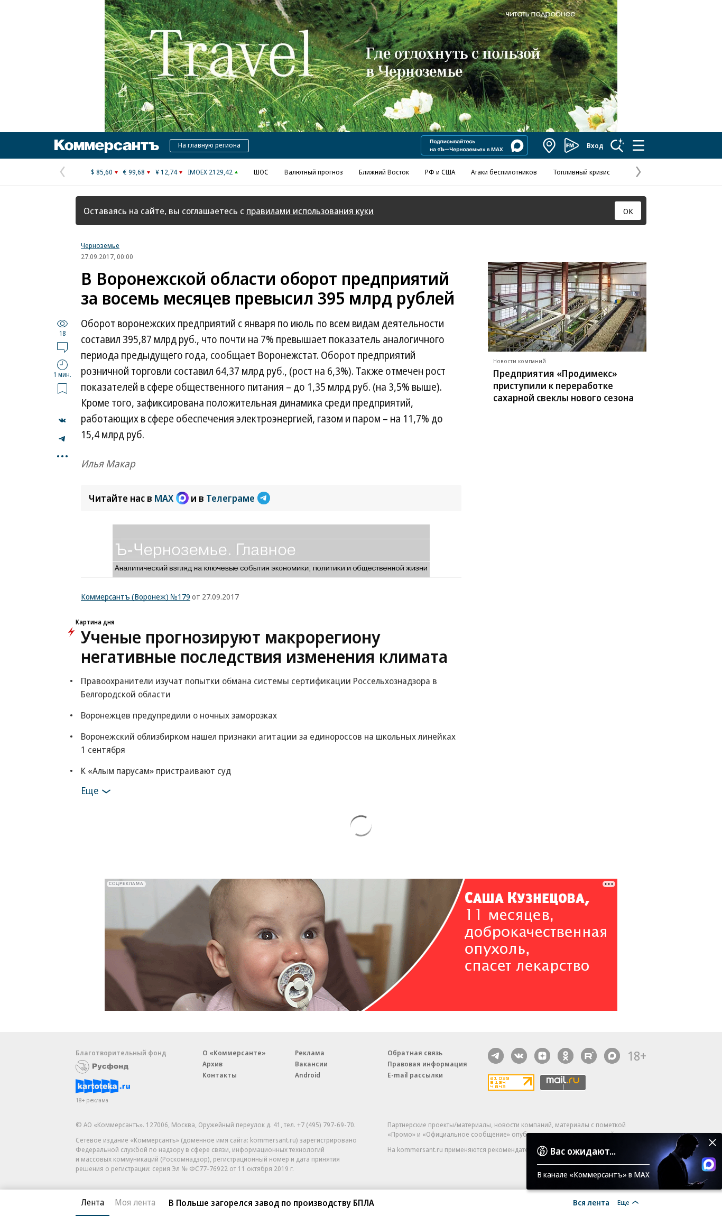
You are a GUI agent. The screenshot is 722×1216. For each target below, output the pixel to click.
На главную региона (209, 145)
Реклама (310, 1052)
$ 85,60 (102, 172)
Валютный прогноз (313, 172)
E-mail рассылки (415, 1075)
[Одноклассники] (565, 1056)
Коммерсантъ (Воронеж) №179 (135, 596)
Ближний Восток (384, 172)
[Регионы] (550, 145)
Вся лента (591, 1202)
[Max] (612, 1056)
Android (307, 1075)
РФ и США (440, 172)
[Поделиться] (62, 420)
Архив (212, 1063)
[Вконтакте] (519, 1056)
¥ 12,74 (166, 172)
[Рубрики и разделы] (638, 145)
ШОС (261, 172)
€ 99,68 (134, 172)
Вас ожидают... (583, 1151)
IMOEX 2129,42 (210, 172)
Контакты (219, 1075)
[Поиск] (617, 145)
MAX (163, 498)
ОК (628, 211)
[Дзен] (542, 1056)
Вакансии (311, 1063)
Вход (595, 145)
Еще (89, 790)
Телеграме (230, 498)
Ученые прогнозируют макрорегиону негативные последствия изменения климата (264, 646)
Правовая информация (427, 1063)
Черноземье (100, 245)
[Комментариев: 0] (62, 346)
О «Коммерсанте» (234, 1052)
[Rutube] (589, 1056)
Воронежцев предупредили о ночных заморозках (179, 715)
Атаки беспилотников (504, 172)
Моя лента (135, 1202)
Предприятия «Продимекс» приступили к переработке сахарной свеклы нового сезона (563, 385)
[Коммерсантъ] (106, 145)
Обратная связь (414, 1052)
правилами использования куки (310, 211)
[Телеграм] (496, 1056)
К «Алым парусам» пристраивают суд (156, 770)
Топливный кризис (581, 172)
